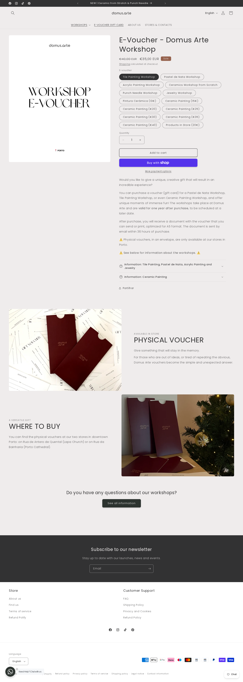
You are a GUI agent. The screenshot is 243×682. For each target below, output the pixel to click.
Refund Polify (17, 617)
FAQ (126, 598)
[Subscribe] (149, 568)
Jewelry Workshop (179, 93)
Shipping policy (120, 673)
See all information (122, 503)
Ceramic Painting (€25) (183, 109)
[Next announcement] (165, 3)
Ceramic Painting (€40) (140, 125)
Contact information (158, 673)
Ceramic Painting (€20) (140, 109)
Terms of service (20, 611)
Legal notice (137, 673)
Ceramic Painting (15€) (181, 101)
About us (15, 598)
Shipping (124, 64)
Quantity (124, 133)
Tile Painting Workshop (139, 77)
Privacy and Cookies (137, 611)
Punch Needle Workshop (140, 93)
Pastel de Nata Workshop (182, 77)
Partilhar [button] (128, 288)
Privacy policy (80, 673)
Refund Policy (132, 617)
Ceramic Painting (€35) (183, 117)
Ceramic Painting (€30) (140, 117)
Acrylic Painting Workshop (141, 85)
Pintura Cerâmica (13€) (139, 101)
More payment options (158, 171)
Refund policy (62, 673)
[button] (13, 13)
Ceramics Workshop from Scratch (193, 85)
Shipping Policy (133, 605)
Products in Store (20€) (183, 125)
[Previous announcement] (78, 3)
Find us (14, 605)
